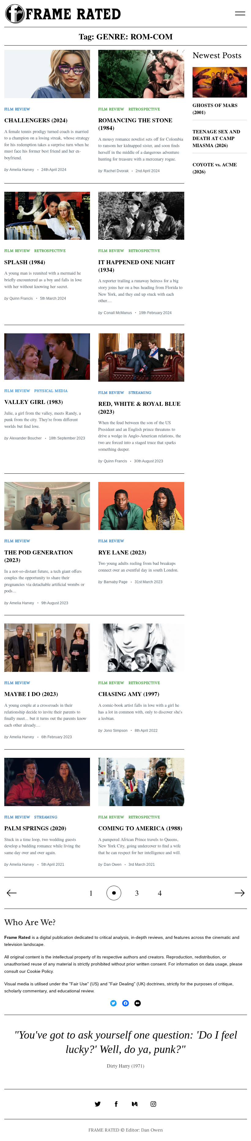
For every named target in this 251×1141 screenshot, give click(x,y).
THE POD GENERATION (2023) (38, 556)
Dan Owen (113, 864)
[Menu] (240, 13)
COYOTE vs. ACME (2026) (215, 168)
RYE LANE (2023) (122, 552)
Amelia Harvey (21, 170)
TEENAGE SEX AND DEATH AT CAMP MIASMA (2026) (216, 138)
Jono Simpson (116, 730)
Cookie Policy (40, 971)
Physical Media (50, 390)
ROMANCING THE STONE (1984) (135, 124)
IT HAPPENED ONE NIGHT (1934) (136, 265)
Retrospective (144, 109)
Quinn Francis (21, 298)
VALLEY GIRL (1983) (33, 401)
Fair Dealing (122, 983)
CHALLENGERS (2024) (35, 120)
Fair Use (79, 983)
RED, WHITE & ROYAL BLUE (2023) (139, 407)
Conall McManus (118, 313)
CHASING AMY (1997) (128, 693)
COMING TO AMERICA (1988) (140, 828)
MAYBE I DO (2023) (31, 693)
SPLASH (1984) (24, 261)
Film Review (17, 109)
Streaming (140, 392)
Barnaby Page (116, 582)
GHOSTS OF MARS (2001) (215, 109)
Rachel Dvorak (116, 171)
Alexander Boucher (25, 438)
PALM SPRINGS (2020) (35, 828)
